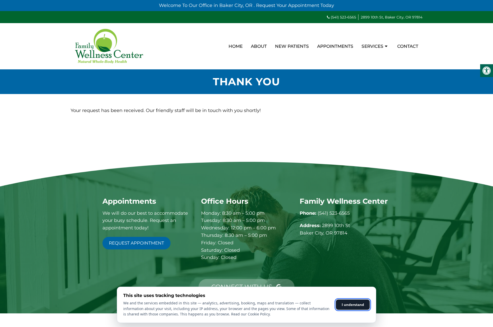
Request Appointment (136, 243)
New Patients (292, 46)
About (259, 46)
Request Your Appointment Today (295, 5)
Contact (407, 46)
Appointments (335, 46)
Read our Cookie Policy (250, 314)
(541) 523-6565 (343, 17)
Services (372, 46)
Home (236, 46)
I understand (353, 305)
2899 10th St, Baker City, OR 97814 (391, 17)
